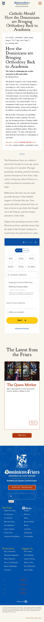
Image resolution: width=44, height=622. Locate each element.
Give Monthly (29, 555)
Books (26, 525)
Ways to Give (28, 562)
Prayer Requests (9, 559)
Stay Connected (9, 551)
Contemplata (28, 536)
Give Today (28, 551)
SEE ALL (22, 435)
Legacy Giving (29, 559)
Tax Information (29, 566)
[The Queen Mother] (22, 371)
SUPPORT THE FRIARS (22, 487)
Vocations (7, 570)
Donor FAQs (28, 570)
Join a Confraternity (11, 562)
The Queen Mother (21, 384)
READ (33, 423)
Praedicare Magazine (11, 555)
